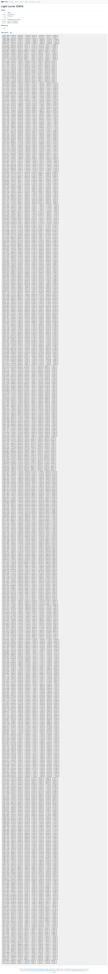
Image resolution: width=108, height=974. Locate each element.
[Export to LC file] (11, 32)
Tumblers (16, 1)
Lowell (3, 28)
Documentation (32, 1)
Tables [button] (21, 1)
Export (26, 1)
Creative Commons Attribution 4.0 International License (43, 970)
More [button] (38, 1)
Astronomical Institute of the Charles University (37, 969)
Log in (54, 972)
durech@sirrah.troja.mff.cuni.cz (78, 970)
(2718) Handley (11, 14)
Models (11, 1)
